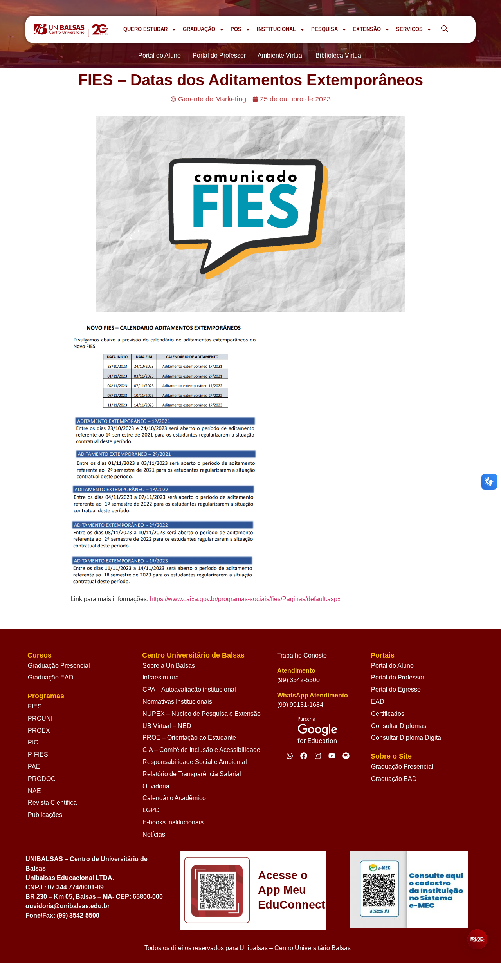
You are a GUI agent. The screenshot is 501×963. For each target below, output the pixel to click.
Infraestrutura (160, 677)
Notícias (153, 834)
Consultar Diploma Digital (407, 737)
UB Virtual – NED (166, 726)
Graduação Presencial (59, 665)
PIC (33, 742)
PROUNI (40, 718)
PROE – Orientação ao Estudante (189, 737)
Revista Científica (52, 802)
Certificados (387, 713)
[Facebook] (304, 756)
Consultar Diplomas (398, 726)
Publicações (45, 814)
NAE (34, 791)
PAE (34, 766)
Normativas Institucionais (177, 701)
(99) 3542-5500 (298, 680)
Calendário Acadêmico (174, 798)
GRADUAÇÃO (199, 29)
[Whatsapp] (290, 756)
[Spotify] (346, 756)
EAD (377, 701)
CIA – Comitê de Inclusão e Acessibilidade (201, 749)
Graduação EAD (51, 677)
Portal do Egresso (396, 689)
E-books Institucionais (173, 822)
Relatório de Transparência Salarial (191, 774)
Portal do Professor (397, 677)
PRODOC (42, 778)
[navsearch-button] (444, 29)
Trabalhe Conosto (302, 655)
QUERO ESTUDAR (145, 29)
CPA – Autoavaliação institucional (189, 689)
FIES (35, 706)
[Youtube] (332, 756)
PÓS (236, 29)
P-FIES (38, 754)
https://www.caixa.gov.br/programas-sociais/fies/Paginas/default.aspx (246, 599)
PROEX (39, 730)
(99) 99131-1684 (300, 704)
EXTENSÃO (367, 29)
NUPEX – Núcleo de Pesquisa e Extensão (201, 713)
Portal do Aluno (392, 665)
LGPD (151, 810)
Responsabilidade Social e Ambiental (194, 762)
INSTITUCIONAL (276, 29)
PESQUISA (324, 29)
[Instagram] (318, 756)
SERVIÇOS (409, 29)
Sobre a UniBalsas (168, 665)
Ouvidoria (155, 786)
